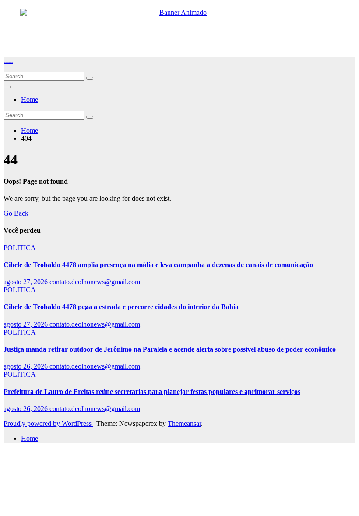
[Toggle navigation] (7, 87)
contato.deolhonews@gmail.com (94, 282)
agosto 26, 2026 (26, 366)
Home (29, 99)
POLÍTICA (20, 247)
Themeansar (184, 423)
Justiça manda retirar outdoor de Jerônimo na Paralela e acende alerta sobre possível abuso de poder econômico (170, 349)
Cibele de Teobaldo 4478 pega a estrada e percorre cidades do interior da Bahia (121, 306)
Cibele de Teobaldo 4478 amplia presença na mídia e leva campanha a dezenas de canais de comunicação (158, 264)
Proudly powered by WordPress (48, 423)
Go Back (16, 213)
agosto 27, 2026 (26, 282)
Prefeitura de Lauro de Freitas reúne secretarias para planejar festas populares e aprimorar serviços (152, 391)
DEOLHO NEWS (8, 62)
